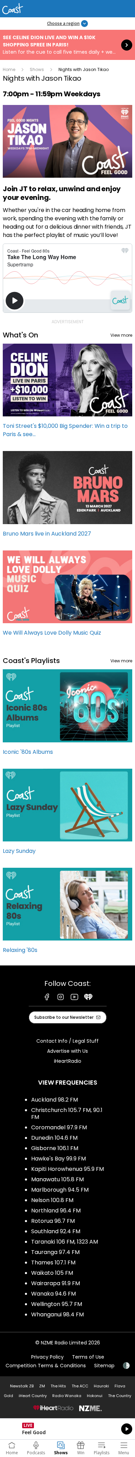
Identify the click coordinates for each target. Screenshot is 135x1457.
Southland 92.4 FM (55, 1231)
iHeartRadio (67, 1061)
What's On (20, 335)
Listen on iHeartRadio (67, 1429)
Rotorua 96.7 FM (53, 1221)
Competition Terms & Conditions (46, 1365)
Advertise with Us (67, 1051)
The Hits (58, 1386)
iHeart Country (33, 1395)
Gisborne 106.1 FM (54, 1148)
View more (121, 335)
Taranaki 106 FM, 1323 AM (64, 1242)
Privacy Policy (47, 1356)
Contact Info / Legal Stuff (67, 1040)
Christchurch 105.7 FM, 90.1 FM (66, 1113)
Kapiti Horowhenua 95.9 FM (67, 1169)
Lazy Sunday (67, 815)
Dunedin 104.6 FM (54, 1138)
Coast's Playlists (31, 660)
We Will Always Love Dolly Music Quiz (67, 596)
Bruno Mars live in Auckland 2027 (67, 497)
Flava (120, 1386)
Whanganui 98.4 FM (57, 1314)
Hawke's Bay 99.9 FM (58, 1159)
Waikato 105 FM (52, 1273)
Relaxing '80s (67, 914)
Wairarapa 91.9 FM (55, 1283)
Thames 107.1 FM (53, 1262)
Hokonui (94, 1395)
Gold (8, 1395)
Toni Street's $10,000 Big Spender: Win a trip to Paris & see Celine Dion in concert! (67, 394)
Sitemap (104, 1365)
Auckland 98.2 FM (54, 1100)
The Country (119, 1395)
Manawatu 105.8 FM (57, 1179)
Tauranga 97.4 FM (55, 1252)
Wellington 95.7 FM (56, 1304)
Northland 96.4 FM (56, 1211)
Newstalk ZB (22, 1386)
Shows (37, 69)
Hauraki (101, 1386)
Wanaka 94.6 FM (53, 1294)
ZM (42, 1386)
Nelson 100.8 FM (52, 1200)
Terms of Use (88, 1356)
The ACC (80, 1386)
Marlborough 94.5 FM (60, 1190)
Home (9, 69)
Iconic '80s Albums (67, 715)
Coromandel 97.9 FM (59, 1127)
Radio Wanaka (66, 1395)
